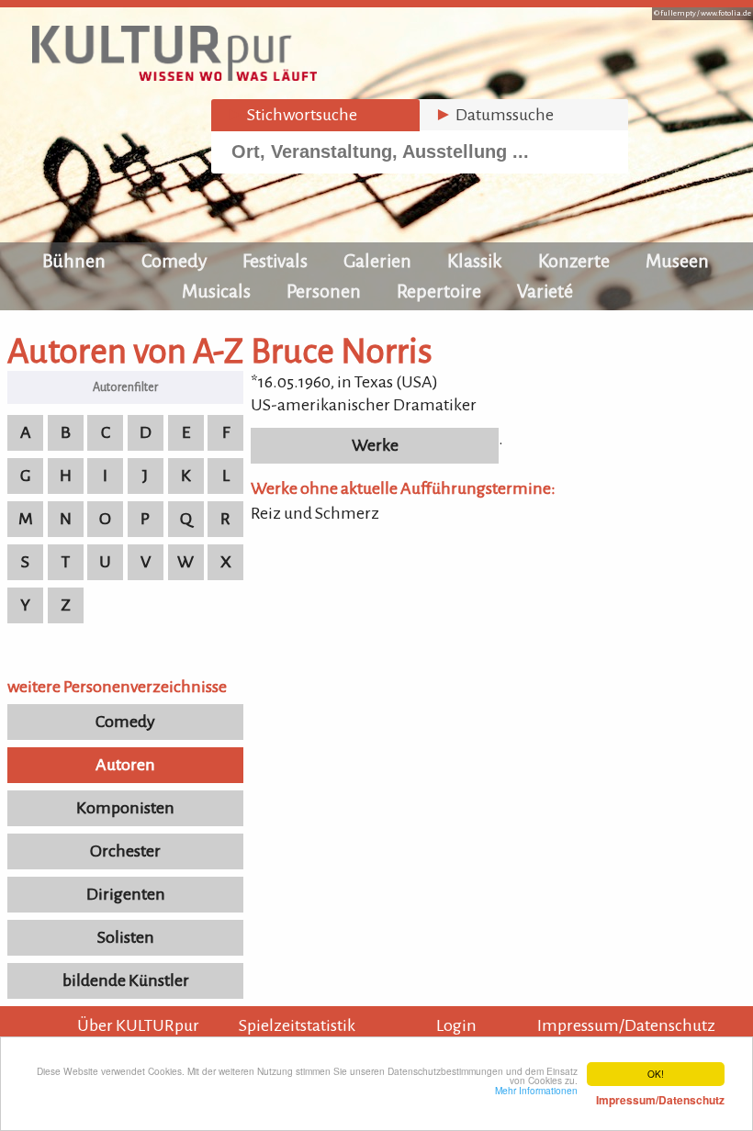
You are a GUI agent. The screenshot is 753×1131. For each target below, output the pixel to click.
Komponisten (125, 808)
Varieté (545, 291)
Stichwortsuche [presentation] (291, 115)
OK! (655, 1074)
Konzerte (574, 261)
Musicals (216, 291)
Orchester (125, 851)
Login (456, 1025)
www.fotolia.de (726, 13)
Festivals (275, 261)
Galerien (377, 261)
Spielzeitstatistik (297, 1025)
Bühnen (74, 261)
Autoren (125, 765)
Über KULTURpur (138, 1025)
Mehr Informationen (610, 1095)
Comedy (174, 261)
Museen (677, 261)
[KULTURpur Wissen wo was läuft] (174, 75)
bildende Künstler (125, 980)
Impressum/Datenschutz (626, 1025)
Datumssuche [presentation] (494, 115)
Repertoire (439, 291)
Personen (324, 291)
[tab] (315, 115)
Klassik (474, 261)
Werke (375, 445)
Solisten (125, 937)
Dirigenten (125, 894)
